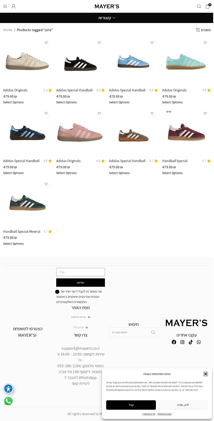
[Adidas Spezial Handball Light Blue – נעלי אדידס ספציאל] (133, 61)
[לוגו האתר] (107, 6)
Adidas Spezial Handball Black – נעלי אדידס (74, 92)
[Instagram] (182, 342)
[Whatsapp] (199, 342)
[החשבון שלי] (13, 6)
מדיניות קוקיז (149, 413)
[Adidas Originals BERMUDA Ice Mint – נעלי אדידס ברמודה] (186, 61)
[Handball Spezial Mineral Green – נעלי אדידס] (27, 202)
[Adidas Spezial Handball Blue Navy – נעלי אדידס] (27, 132)
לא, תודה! (183, 405)
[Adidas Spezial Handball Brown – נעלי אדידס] (133, 132)
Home (7, 30)
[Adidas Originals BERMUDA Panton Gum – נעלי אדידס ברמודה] (27, 61)
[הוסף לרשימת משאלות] (46, 42)
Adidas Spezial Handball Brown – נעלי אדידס (127, 163)
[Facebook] (174, 342)
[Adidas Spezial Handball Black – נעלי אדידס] (80, 61)
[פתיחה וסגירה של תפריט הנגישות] (8, 389)
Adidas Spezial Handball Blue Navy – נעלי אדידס (21, 163)
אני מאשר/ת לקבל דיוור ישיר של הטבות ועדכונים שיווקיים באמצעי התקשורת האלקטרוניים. (79, 296)
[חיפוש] (199, 6)
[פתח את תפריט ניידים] (5, 6)
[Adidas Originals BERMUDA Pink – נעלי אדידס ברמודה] (80, 132)
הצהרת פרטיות (165, 413)
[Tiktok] (190, 342)
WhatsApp (88, 377)
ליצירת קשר (80, 383)
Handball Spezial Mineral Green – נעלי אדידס (21, 234)
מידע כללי (78, 327)
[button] (206, 374)
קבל (131, 405)
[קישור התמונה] (186, 322)
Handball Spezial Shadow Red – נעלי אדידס (180, 163)
